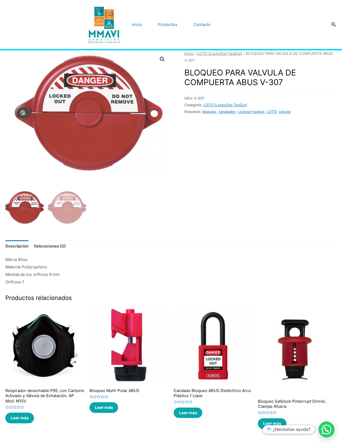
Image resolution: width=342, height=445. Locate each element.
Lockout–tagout (251, 111)
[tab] (17, 246)
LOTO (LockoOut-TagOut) (219, 53)
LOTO (271, 111)
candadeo (226, 111)
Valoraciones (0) (50, 246)
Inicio (137, 24)
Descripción (17, 246)
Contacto (202, 24)
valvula (284, 111)
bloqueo (209, 111)
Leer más (20, 417)
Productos (167, 24)
